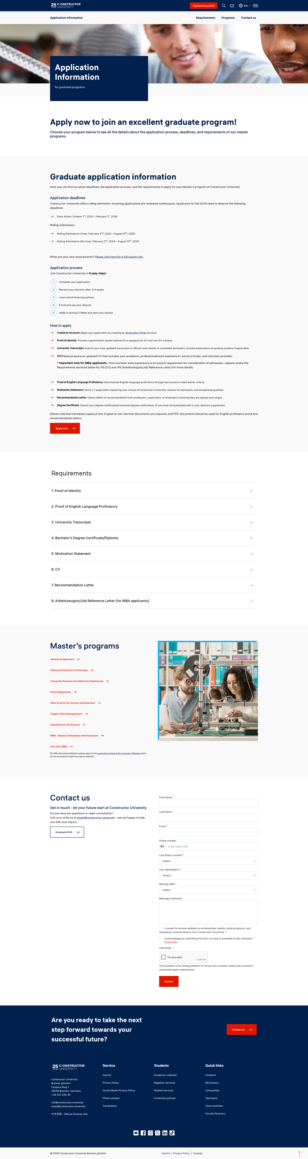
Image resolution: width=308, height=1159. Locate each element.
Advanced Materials (62, 659)
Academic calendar (165, 1075)
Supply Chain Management (66, 713)
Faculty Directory (215, 1113)
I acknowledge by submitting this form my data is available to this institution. (208, 938)
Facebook (143, 1133)
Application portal (203, 5)
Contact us (248, 18)
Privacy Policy (171, 942)
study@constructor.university (96, 817)
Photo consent (111, 1098)
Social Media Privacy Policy (119, 1090)
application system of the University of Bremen (119, 753)
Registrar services (164, 1082)
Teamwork (211, 1098)
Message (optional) (170, 898)
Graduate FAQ (64, 832)
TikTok (172, 1133)
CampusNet (212, 1090)
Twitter (157, 1133)
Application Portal (135, 332)
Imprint (107, 1075)
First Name (165, 797)
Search (223, 5)
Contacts (210, 1075)
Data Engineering (60, 691)
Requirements (205, 18)
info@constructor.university (67, 1102)
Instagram (150, 1133)
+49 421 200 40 (60, 1094)
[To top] (300, 1154)
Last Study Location (170, 855)
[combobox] (163, 846)
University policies (164, 1098)
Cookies (197, 1153)
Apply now (62, 428)
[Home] (68, 5)
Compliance (110, 1105)
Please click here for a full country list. (119, 257)
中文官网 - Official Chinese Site (69, 1114)
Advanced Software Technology (69, 670)
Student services (164, 1090)
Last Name (165, 811)
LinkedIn (165, 1133)
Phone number (167, 840)
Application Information (66, 18)
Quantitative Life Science (65, 724)
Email (162, 826)
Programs (228, 18)
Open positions (214, 1105)
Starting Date (167, 883)
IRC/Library (212, 1082)
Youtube (136, 1133)
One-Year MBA (58, 746)
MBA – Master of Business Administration (74, 735)
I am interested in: (169, 869)
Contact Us (231, 5)
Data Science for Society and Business (72, 702)
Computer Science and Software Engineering (76, 681)
